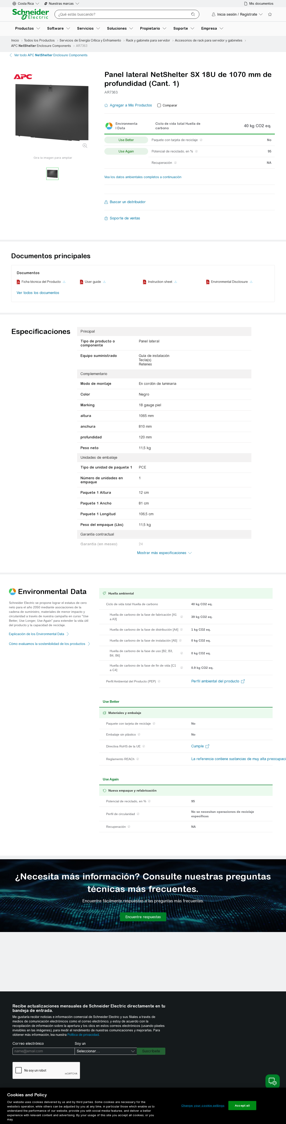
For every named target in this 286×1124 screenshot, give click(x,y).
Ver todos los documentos (38, 293)
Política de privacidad (83, 1034)
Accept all (242, 1105)
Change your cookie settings (203, 1105)
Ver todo (51, 55)
